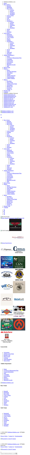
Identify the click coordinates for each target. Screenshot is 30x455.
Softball (9, 40)
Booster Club (7, 90)
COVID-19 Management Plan (14, 57)
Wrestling (9, 32)
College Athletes (11, 78)
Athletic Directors (11, 75)
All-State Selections (11, 71)
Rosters (11, 11)
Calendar (6, 92)
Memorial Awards (11, 64)
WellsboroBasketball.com (10, 96)
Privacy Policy (4, 436)
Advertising (9, 85)
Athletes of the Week (12, 83)
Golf (8, 18)
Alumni (8, 74)
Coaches (12, 10)
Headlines (12, 14)
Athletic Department (9, 55)
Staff (8, 66)
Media (6, 79)
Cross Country (10, 15)
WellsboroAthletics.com (9, 2)
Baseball (9, 6)
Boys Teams (7, 4)
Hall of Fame (7, 67)
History (6, 68)
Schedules (12, 12)
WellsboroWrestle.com (9, 105)
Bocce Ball (10, 8)
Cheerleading (10, 36)
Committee (9, 59)
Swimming (10, 21)
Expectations (10, 62)
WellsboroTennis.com (9, 101)
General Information (9, 372)
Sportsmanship (18, 436)
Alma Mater (10, 73)
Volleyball (9, 52)
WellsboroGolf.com (8, 98)
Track (8, 30)
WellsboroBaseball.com (9, 94)
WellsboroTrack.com (9, 103)
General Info (10, 60)
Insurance (9, 63)
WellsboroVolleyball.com (10, 104)
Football (9, 17)
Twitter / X (9, 89)
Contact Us (11, 436)
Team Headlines (8, 359)
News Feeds (10, 82)
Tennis (8, 29)
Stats (11, 26)
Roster (11, 44)
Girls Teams (7, 33)
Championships (10, 77)
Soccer (8, 19)
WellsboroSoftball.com (9, 100)
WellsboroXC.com (8, 107)
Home (5, 3)
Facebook (9, 88)
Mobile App (10, 86)
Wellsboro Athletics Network (11, 93)
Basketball (9, 7)
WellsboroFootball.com (9, 97)
